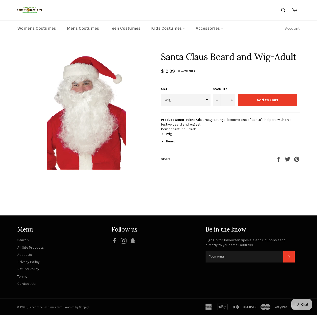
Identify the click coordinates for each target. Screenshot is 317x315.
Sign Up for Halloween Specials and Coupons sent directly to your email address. (245, 242)
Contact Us (26, 284)
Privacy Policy (28, 262)
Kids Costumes (167, 28)
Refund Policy (28, 269)
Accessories (208, 28)
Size (164, 88)
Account (292, 28)
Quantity (220, 88)
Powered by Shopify (76, 307)
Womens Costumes (36, 28)
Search (23, 240)
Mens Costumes (83, 28)
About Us (24, 255)
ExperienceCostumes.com (45, 307)
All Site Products (30, 247)
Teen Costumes (125, 28)
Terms (22, 276)
